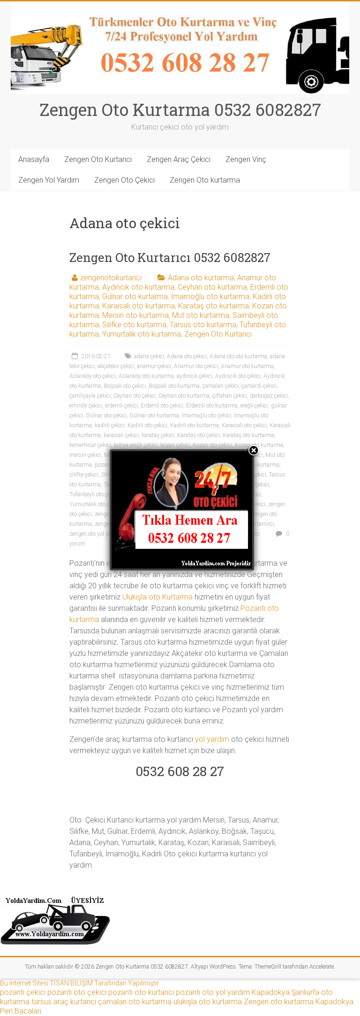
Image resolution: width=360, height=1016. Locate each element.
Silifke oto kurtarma (134, 324)
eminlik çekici (85, 405)
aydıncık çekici (194, 376)
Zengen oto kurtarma (279, 1001)
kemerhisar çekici (90, 445)
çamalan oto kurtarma (135, 1001)
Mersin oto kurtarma (135, 315)
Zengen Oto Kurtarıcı (98, 159)
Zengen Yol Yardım (48, 180)
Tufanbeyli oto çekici (94, 494)
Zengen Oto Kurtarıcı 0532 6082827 (169, 257)
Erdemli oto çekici (162, 405)
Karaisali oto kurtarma (138, 305)
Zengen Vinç (245, 159)
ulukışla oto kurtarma (207, 1001)
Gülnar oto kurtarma (135, 296)
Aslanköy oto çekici (92, 376)
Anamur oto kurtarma (247, 366)
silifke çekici (83, 474)
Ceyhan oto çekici (134, 396)
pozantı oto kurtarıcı (141, 992)
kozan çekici (175, 445)
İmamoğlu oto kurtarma (210, 296)
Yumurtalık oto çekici (94, 504)
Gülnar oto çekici (106, 415)
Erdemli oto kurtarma (212, 405)
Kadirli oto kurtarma (194, 425)
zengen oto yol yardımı (96, 534)
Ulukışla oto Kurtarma (157, 597)
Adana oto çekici (187, 356)
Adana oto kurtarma (201, 277)
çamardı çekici (259, 386)
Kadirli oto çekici (147, 425)
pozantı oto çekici (76, 992)
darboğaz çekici (269, 396)
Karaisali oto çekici (244, 425)
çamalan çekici (220, 386)
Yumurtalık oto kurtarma (141, 334)
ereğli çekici (254, 405)
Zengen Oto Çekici (124, 180)
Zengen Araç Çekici (178, 159)
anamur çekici (154, 366)
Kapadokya (271, 992)
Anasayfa (33, 159)
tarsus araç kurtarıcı (63, 1001)
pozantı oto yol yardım (213, 992)
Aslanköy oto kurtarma (146, 376)
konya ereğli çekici (136, 445)
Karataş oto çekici (198, 435)
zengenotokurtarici (111, 277)
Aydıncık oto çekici (238, 376)
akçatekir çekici (116, 366)
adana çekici (149, 356)
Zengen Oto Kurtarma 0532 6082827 (180, 109)
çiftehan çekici (229, 396)
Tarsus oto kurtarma (203, 324)
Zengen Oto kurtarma (205, 180)
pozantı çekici (22, 992)
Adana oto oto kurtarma (238, 356)
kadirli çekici (110, 425)
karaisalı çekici (121, 435)
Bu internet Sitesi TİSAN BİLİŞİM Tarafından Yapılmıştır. (80, 983)
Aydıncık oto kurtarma (138, 287)
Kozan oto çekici (212, 445)
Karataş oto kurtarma (213, 305)
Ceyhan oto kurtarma (212, 287)
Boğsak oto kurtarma (174, 386)
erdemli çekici (121, 405)
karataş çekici (158, 435)
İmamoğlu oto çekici (206, 415)
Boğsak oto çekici (125, 386)
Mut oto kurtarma (200, 315)
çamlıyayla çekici (90, 396)
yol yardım (212, 739)
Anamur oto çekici (196, 366)
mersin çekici (85, 455)
